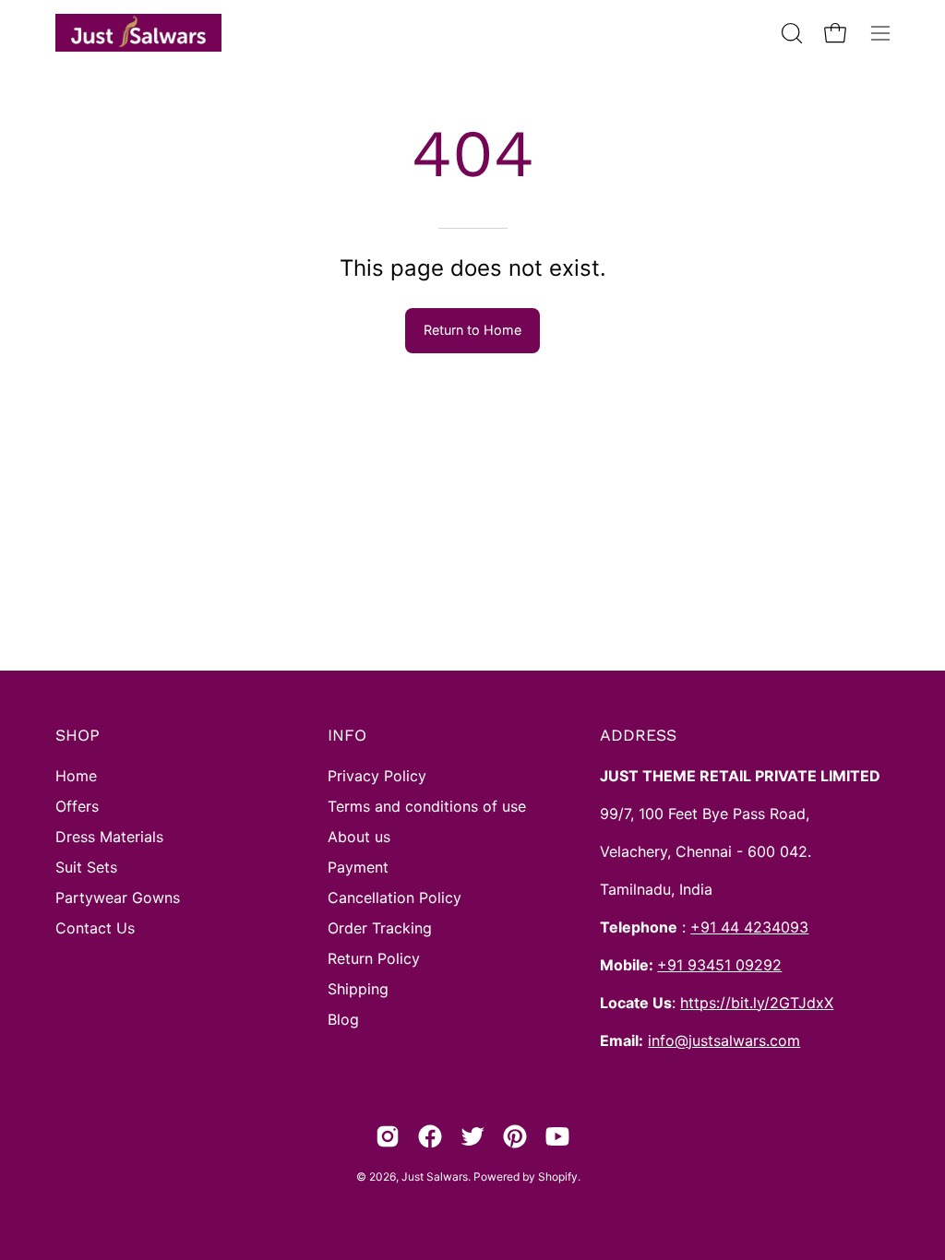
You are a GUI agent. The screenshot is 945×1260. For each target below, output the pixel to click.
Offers (77, 806)
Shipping (358, 989)
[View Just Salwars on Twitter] (472, 1136)
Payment (358, 867)
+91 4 (710, 927)
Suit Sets (86, 867)
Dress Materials (109, 836)
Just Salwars (434, 1176)
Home (76, 776)
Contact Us (95, 928)
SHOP (77, 735)
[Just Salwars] (138, 33)
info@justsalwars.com (724, 1040)
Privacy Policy (377, 776)
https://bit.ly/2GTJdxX (756, 1002)
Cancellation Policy (394, 897)
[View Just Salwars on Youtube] (557, 1136)
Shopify (558, 1176)
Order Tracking (380, 928)
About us (359, 836)
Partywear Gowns (117, 897)
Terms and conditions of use (427, 806)
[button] (790, 33)
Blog (343, 1019)
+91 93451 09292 (719, 965)
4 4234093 (769, 927)
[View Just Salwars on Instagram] (387, 1136)
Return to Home (472, 330)
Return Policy (374, 958)
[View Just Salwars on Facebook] (430, 1136)
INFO (347, 735)
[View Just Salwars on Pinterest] (515, 1136)
